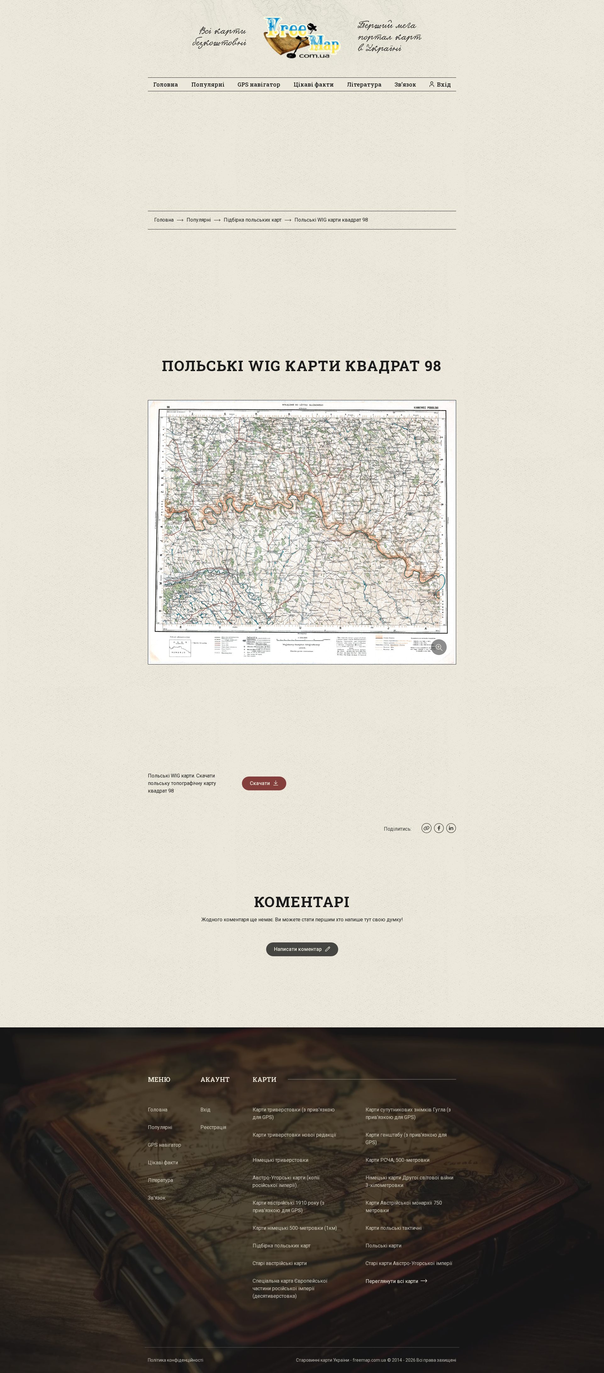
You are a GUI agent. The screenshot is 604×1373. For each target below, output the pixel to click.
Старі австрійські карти (280, 1263)
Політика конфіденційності (175, 1360)
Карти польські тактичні (394, 1228)
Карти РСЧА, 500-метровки (397, 1160)
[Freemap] (302, 37)
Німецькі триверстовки (280, 1160)
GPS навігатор (259, 84)
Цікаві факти (314, 84)
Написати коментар (298, 949)
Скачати (260, 783)
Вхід (444, 84)
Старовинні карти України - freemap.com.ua (341, 1360)
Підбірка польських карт (253, 220)
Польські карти (383, 1246)
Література (364, 84)
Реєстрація (213, 1127)
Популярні (208, 84)
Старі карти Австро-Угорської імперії (409, 1263)
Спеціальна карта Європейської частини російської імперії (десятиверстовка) (290, 1288)
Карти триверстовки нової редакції (294, 1135)
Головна (165, 84)
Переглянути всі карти (392, 1281)
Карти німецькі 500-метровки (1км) (295, 1228)
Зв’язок (405, 84)
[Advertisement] (302, 154)
